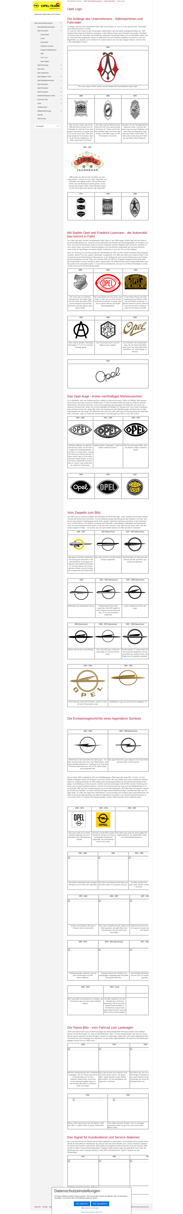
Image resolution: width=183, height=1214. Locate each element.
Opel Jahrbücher (43, 73)
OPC (42, 53)
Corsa (43, 38)
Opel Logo (44, 57)
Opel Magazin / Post (44, 76)
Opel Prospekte (42, 92)
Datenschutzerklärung (87, 1212)
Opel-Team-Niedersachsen (43, 23)
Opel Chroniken (42, 31)
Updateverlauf (42, 107)
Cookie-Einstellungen (91, 1208)
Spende (40, 115)
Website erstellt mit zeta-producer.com (136, 1207)
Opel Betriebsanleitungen (46, 27)
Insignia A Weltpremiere (49, 50)
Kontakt (44, 1207)
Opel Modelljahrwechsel (45, 80)
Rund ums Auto (42, 99)
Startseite (37, 1207)
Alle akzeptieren (100, 1204)
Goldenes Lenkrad (47, 46)
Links (39, 103)
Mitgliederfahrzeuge (44, 111)
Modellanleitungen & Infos (46, 95)
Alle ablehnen (82, 1204)
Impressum (98, 1212)
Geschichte (44, 42)
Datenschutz (41, 118)
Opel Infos (40, 69)
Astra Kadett (45, 34)
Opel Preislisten (42, 88)
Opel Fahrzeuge (42, 65)
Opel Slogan (45, 61)
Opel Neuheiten (42, 84)
